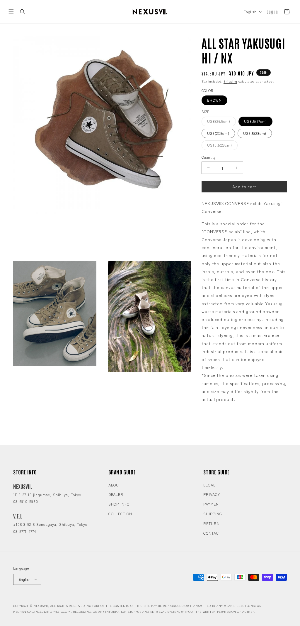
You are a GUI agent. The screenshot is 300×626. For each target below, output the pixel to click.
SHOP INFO (118, 504)
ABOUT (115, 485)
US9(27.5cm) (218, 133)
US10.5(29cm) (222, 146)
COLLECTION (120, 513)
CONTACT (212, 533)
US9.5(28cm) (254, 133)
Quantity (209, 157)
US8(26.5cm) (221, 122)
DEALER (115, 494)
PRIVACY (211, 494)
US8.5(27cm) (255, 121)
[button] (11, 12)
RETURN (211, 523)
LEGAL (209, 485)
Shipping (230, 81)
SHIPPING (212, 513)
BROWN (214, 100)
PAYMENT (212, 504)
